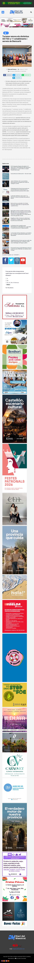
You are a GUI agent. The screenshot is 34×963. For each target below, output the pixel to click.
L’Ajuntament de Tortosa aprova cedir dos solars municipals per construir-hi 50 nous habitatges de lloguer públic (21, 241)
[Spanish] (8, 960)
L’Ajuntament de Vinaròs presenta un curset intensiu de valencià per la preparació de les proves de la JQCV (20, 189)
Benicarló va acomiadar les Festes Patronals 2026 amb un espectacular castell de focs (20, 204)
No (7, 280)
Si (7, 278)
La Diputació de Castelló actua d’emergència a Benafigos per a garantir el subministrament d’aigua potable (21, 227)
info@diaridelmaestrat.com (18, 948)
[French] (6, 960)
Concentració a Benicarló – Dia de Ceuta (21, 173)
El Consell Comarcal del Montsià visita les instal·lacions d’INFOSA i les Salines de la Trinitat (21, 249)
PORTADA (23, 71)
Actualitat (11, 71)
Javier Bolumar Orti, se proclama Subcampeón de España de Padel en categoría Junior (20, 182)
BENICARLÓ (18, 71)
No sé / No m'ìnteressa (13, 282)
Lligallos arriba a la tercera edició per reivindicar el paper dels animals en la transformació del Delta (20, 219)
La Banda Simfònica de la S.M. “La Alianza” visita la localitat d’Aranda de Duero (20, 197)
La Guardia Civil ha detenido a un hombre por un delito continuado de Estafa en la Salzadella (21, 234)
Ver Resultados (9, 287)
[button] (3, 12)
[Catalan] (4, 960)
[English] (2, 960)
